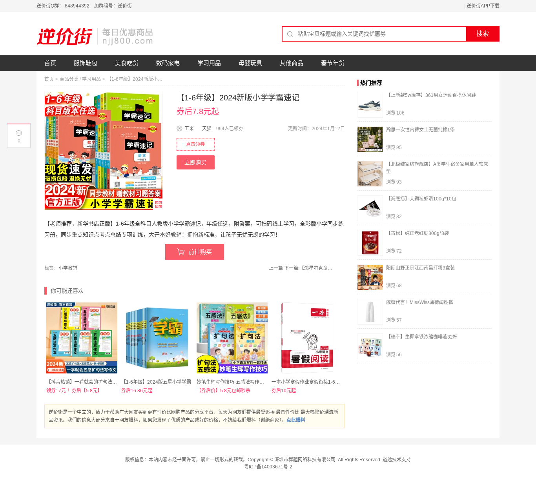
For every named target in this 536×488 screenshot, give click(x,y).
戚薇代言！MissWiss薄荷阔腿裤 (419, 302)
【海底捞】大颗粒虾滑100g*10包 (421, 199)
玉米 (189, 128)
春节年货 (333, 63)
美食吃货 (127, 63)
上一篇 (276, 268)
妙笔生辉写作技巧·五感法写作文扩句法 (237, 382)
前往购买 (200, 251)
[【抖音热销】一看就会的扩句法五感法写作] (81, 337)
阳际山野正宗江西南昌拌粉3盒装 (420, 268)
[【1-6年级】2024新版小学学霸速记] (103, 151)
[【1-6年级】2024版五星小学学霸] (156, 337)
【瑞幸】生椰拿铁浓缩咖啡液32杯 (422, 337)
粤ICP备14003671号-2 (268, 467)
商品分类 (69, 79)
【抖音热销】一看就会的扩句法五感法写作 (91, 382)
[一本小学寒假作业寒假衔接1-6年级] (307, 337)
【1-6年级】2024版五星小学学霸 (156, 382)
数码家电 (168, 63)
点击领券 (195, 144)
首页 (50, 63)
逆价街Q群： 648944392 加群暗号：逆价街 (84, 6)
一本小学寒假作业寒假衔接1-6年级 (308, 382)
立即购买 (195, 162)
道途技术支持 (397, 460)
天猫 (206, 128)
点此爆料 (295, 420)
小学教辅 (67, 268)
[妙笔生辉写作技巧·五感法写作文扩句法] (232, 337)
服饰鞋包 (85, 63)
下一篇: (309, 268)
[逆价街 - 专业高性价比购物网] (95, 36)
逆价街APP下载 (483, 6)
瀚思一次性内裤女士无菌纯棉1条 (420, 130)
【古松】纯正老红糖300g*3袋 (417, 233)
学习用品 (209, 63)
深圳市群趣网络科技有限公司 (304, 460)
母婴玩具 (250, 63)
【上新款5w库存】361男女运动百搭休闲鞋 (431, 95)
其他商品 (291, 63)
